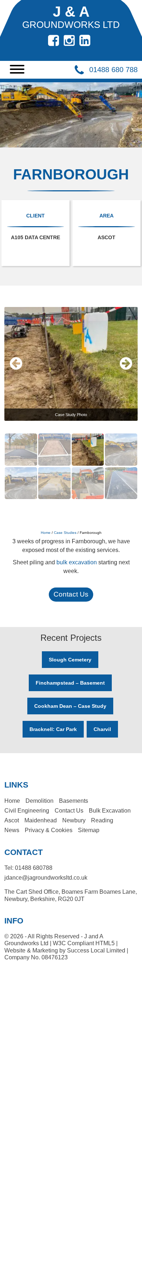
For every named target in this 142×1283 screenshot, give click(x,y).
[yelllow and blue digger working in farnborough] (121, 437)
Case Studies (65, 533)
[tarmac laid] (21, 437)
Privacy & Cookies (48, 830)
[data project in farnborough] (55, 471)
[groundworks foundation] (88, 437)
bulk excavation (76, 562)
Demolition (39, 801)
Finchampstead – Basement (70, 683)
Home (46, 533)
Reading (102, 820)
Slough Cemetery (70, 660)
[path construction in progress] (55, 437)
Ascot (11, 820)
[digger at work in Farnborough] (88, 471)
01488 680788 (33, 868)
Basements (73, 801)
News (11, 830)
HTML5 (105, 943)
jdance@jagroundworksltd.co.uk (45, 878)
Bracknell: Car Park (53, 729)
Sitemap (88, 830)
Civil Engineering (26, 810)
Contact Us (71, 594)
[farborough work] (121, 471)
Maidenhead (40, 820)
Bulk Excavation (110, 810)
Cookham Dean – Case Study (70, 706)
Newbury (74, 820)
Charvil (102, 729)
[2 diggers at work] (21, 471)
